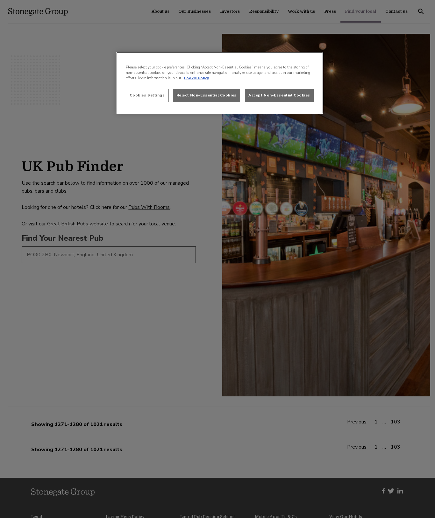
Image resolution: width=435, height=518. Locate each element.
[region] (219, 83)
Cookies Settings (147, 95)
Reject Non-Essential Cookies (206, 95)
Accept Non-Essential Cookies (279, 95)
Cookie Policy (196, 78)
